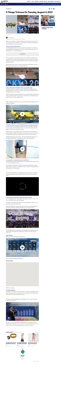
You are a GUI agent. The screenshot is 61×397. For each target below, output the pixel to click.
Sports (45, 1)
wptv (3, 4)
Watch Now (57, 1)
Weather (41, 1)
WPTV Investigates (54, 4)
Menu (28, 1)
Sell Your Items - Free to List (17, 332)
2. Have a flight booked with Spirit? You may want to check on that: (19, 87)
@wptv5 (7, 4)
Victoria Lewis (11, 37)
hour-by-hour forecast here (17, 258)
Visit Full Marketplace (36, 332)
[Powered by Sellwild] (37, 361)
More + (59, 4)
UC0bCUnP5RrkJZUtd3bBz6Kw (5, 4)
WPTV (4, 4)
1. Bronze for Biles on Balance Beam (13, 46)
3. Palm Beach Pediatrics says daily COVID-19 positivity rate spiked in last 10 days (22, 125)
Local (32, 1)
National (37, 1)
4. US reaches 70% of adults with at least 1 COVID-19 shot (17, 160)
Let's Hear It (48, 4)
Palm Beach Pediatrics (10, 126)
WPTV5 (1, 4)
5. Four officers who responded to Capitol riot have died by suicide (19, 197)
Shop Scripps (51, 1)
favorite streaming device (19, 325)
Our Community (43, 4)
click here (12, 287)
